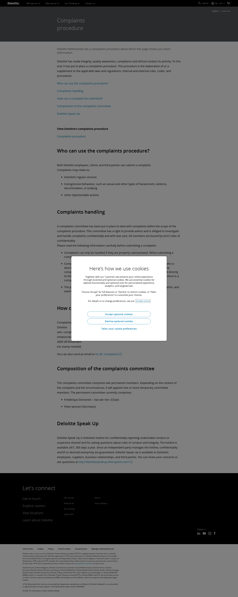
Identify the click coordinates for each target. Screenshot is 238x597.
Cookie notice (143, 300)
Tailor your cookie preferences (119, 328)
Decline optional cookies (119, 321)
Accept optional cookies (119, 314)
